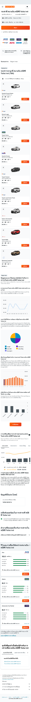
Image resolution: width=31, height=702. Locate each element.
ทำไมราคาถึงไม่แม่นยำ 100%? (10, 689)
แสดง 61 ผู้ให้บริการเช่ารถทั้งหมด (8, 635)
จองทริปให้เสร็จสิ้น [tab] (7, 652)
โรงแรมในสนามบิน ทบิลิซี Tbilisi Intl (12, 663)
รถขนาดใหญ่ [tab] (22, 445)
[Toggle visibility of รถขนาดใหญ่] (19, 348)
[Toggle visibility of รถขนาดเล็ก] (8, 348)
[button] (2, 6)
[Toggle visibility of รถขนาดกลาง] (19, 346)
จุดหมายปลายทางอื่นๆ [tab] (20, 652)
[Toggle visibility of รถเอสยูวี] (7, 346)
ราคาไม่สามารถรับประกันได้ (7, 679)
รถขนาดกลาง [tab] (13, 445)
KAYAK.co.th (4, 697)
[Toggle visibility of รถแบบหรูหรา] (8, 351)
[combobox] (7, 14)
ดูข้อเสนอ (25, 99)
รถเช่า (10, 697)
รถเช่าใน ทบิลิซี (24, 697)
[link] (15, 424)
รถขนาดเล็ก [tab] (5, 445)
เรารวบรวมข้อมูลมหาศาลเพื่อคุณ (11, 686)
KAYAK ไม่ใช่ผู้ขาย (7, 684)
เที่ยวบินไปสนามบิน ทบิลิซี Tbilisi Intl (12, 661)
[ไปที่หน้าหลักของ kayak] (10, 7)
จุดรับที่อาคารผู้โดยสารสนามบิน (10, 32)
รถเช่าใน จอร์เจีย (16, 697)
